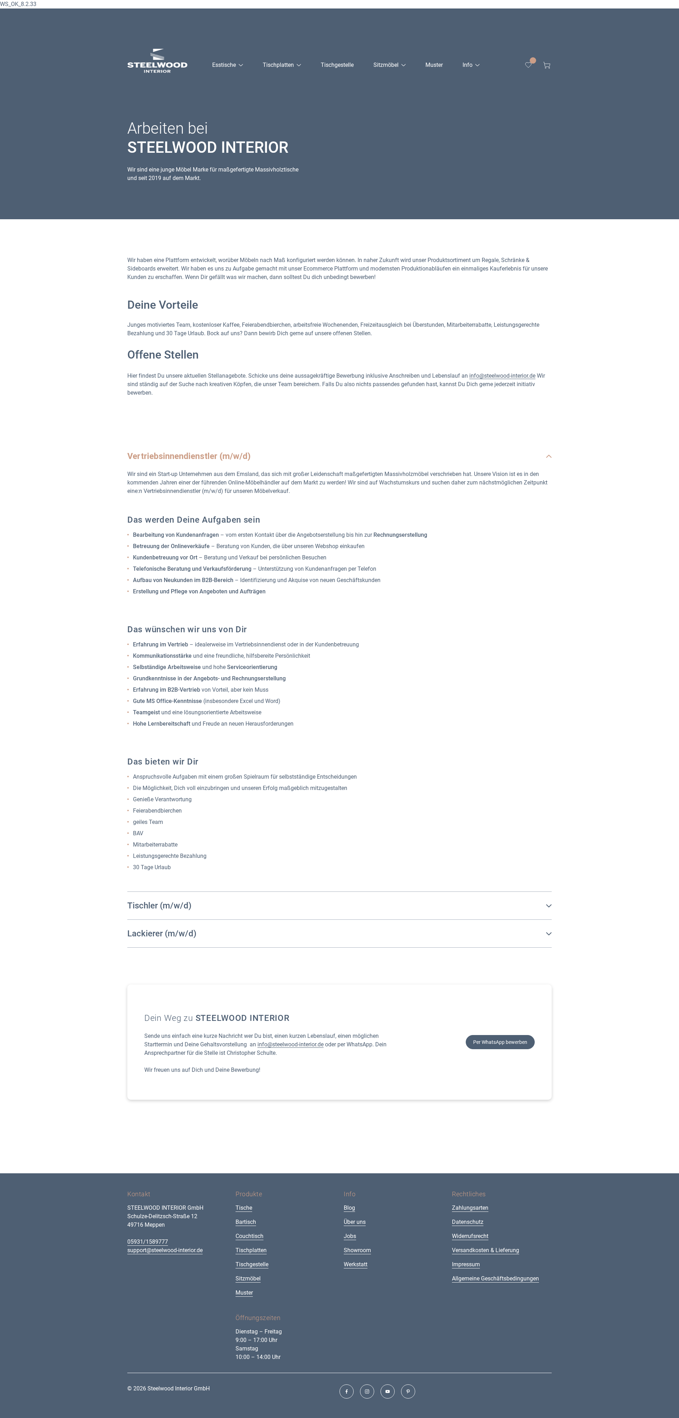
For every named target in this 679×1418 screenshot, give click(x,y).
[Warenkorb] (547, 65)
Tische (244, 1207)
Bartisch (246, 1222)
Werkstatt (355, 1264)
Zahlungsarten (470, 1207)
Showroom (357, 1250)
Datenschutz (467, 1222)
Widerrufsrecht (470, 1236)
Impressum (466, 1264)
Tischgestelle (252, 1264)
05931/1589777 (147, 1241)
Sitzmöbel (248, 1278)
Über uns (355, 1222)
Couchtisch (249, 1236)
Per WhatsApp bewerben (500, 1042)
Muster (244, 1292)
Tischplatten (251, 1250)
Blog (349, 1207)
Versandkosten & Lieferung (485, 1250)
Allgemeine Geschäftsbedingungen (495, 1278)
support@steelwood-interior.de (165, 1250)
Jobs (350, 1236)
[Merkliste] (528, 65)
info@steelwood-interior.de (502, 375)
